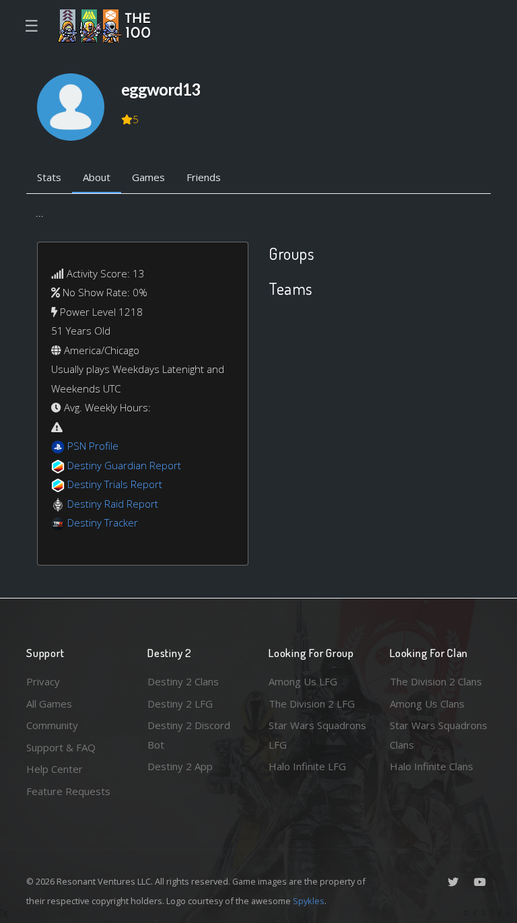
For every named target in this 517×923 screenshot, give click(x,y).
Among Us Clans (427, 703)
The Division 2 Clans (436, 681)
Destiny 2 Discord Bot (188, 734)
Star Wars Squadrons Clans (438, 734)
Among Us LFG (303, 681)
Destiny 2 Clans (183, 681)
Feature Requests (68, 791)
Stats (49, 177)
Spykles (308, 901)
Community (52, 725)
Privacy (43, 681)
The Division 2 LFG (312, 703)
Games (148, 177)
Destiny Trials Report (114, 484)
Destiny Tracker (102, 522)
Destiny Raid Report (112, 503)
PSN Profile (92, 445)
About (96, 177)
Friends (203, 177)
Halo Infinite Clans (431, 766)
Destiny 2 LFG (180, 703)
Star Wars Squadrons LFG (317, 734)
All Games (49, 703)
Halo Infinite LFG (307, 766)
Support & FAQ (61, 747)
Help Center (54, 769)
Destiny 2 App (180, 766)
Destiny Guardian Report (124, 465)
